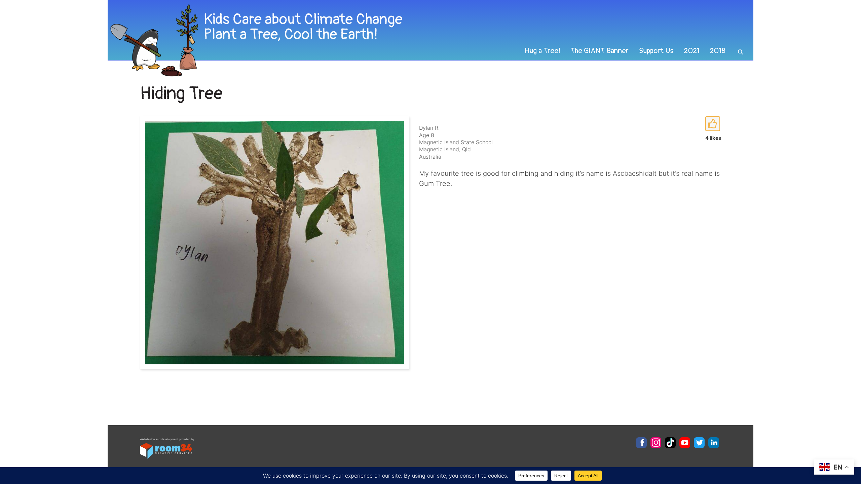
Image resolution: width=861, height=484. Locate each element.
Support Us (656, 50)
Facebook (641, 442)
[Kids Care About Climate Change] (368, 40)
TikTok (670, 442)
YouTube (684, 442)
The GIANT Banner (599, 50)
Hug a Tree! (542, 50)
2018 (717, 50)
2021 (692, 50)
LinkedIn (713, 442)
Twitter (699, 442)
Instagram (655, 442)
